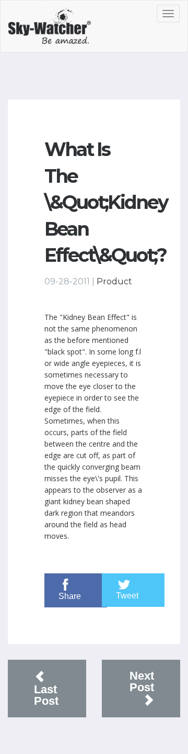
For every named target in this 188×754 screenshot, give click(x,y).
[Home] (61, 29)
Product (114, 281)
